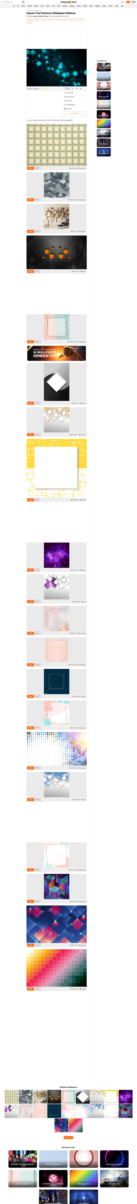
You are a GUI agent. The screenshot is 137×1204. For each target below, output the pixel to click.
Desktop (65, 6)
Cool (53, 6)
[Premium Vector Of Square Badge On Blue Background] (54, 1111)
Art (18, 6)
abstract (37, 19)
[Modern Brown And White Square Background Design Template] (97, 1097)
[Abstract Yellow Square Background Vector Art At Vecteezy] (111, 1097)
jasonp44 (69, 108)
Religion (97, 6)
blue (58, 19)
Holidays (72, 6)
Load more (68, 1137)
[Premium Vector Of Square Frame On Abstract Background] (68, 1097)
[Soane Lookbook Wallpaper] (11, 1097)
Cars (42, 6)
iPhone (79, 6)
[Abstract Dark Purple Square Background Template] (126, 1097)
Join (128, 2)
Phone (91, 6)
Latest (122, 2)
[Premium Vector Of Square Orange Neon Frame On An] (40, 1111)
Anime (23, 6)
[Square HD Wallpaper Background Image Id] (54, 1097)
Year (122, 6)
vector (44, 19)
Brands (36, 6)
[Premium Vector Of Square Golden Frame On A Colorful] (68, 1111)
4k (14, 6)
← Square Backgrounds (34, 10)
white (76, 19)
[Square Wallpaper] (61, 1125)
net (82, 19)
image (64, 19)
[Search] (23, 2)
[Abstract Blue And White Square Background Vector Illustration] (97, 1111)
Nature (85, 6)
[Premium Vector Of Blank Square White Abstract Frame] (83, 1097)
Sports (110, 6)
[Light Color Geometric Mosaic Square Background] (83, 1111)
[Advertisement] (56, 37)
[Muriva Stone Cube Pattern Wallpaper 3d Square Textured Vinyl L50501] (26, 1097)
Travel (116, 6)
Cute (58, 6)
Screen (104, 6)
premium (51, 19)
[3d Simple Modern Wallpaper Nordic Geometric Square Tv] (40, 1097)
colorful (30, 22)
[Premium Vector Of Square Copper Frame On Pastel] (26, 1111)
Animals (29, 6)
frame (70, 19)
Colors (48, 6)
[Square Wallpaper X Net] (126, 1111)
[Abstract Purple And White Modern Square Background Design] (11, 1111)
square (29, 19)
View (30, 168)
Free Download (74, 113)
